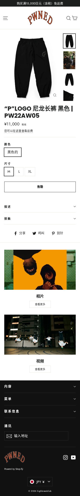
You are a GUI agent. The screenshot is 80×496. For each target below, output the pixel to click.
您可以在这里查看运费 (18, 131)
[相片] (40, 270)
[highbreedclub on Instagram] (65, 457)
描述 (7, 206)
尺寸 (7, 163)
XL (30, 171)
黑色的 (12, 152)
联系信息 (12, 411)
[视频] (40, 335)
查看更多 (40, 304)
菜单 (8, 399)
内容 (8, 386)
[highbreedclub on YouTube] (73, 457)
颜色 (7, 144)
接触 (7, 218)
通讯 (8, 426)
